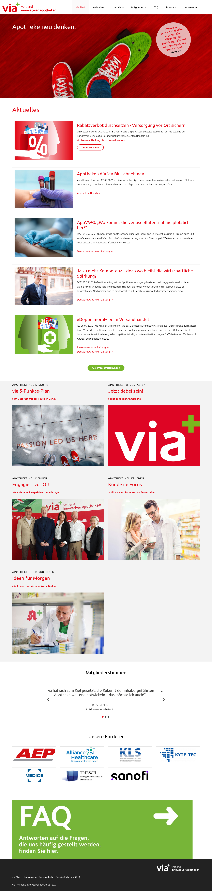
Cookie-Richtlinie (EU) (68, 876)
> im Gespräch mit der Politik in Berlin (34, 398)
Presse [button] (170, 7)
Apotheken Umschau (89, 192)
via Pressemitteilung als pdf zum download (101, 140)
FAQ (155, 7)
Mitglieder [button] (137, 7)
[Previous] (48, 699)
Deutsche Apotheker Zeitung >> (95, 251)
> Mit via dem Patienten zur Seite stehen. (132, 492)
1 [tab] (103, 717)
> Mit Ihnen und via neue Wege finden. (34, 586)
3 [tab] (108, 717)
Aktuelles (98, 7)
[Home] (29, 7)
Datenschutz (46, 876)
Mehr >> (175, 51)
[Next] (163, 699)
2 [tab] (105, 717)
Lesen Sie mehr (90, 147)
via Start (80, 7)
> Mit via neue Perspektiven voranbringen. (36, 492)
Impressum (190, 7)
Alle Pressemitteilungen (106, 367)
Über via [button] (116, 7)
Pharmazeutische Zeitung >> (93, 347)
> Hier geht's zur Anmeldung (124, 398)
